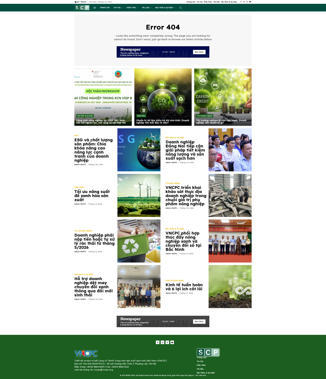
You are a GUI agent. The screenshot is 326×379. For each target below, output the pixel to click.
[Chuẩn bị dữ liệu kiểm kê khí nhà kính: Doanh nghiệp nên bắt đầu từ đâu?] (163, 97)
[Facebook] (240, 1)
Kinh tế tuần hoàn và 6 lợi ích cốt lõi (184, 286)
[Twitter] (247, 1)
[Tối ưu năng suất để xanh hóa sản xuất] (138, 195)
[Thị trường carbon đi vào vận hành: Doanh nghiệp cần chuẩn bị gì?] (223, 97)
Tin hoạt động (173, 183)
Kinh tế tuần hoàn (174, 280)
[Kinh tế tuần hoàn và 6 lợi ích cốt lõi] (230, 286)
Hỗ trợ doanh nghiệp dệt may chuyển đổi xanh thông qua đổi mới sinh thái (93, 286)
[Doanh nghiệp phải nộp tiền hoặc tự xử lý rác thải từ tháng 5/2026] (138, 241)
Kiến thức (141, 116)
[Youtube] (250, 1)
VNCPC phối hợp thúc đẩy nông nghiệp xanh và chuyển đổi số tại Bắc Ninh (183, 241)
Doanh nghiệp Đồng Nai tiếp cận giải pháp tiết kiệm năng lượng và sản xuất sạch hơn (185, 150)
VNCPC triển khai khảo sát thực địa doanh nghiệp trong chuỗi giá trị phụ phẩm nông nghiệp (186, 195)
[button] (180, 7)
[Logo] (85, 354)
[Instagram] (244, 1)
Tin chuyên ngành (204, 116)
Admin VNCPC (80, 164)
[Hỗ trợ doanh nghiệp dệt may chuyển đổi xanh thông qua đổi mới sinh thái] (138, 286)
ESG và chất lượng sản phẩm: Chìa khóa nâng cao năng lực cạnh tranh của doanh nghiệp (93, 150)
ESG (76, 135)
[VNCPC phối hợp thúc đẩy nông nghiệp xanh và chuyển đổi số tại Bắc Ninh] (230, 241)
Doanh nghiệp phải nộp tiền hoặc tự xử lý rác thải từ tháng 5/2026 (94, 241)
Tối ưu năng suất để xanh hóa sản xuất (92, 195)
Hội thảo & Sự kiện (85, 116)
